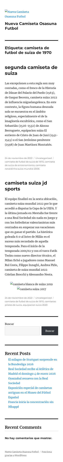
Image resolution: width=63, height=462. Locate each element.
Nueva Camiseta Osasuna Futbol (22, 452)
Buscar (9, 324)
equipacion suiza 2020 (35, 305)
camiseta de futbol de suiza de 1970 (24, 161)
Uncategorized (43, 158)
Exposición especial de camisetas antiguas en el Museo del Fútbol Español (30, 392)
